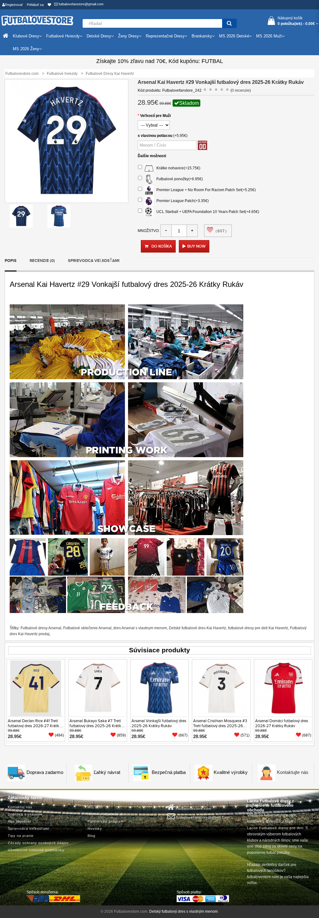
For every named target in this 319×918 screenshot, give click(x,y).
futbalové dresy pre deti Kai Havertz (258, 628)
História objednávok (105, 814)
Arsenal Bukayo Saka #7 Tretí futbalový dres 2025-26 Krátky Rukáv (96, 725)
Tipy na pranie (21, 836)
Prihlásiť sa (35, 5)
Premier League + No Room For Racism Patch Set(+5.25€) (205, 190)
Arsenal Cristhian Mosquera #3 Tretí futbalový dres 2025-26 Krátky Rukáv (220, 725)
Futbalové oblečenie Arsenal (87, 628)
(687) (306, 735)
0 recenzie (241, 90)
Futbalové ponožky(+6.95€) (178, 179)
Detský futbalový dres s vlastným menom (183, 911)
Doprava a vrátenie (25, 814)
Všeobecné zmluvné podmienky (36, 850)
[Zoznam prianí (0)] (49, 5)
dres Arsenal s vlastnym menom (140, 628)
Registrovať (14, 5)
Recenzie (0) (42, 260)
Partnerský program (106, 821)
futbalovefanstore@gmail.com (80, 4)
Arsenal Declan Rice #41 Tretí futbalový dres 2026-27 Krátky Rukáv (34, 725)
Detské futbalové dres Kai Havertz (197, 628)
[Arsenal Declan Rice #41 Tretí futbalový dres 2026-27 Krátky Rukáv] (36, 688)
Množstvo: (149, 231)
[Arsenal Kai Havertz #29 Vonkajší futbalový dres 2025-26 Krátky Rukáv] (21, 216)
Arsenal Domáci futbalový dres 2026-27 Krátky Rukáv (281, 723)
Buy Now (196, 246)
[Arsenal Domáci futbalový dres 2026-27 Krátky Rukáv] (283, 688)
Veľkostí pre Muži (155, 116)
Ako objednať (19, 821)
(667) (183, 735)
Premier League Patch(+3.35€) (181, 201)
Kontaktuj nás (20, 807)
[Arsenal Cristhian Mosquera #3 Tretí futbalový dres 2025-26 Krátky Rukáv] (221, 688)
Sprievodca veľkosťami (94, 260)
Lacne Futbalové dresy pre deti (275, 828)
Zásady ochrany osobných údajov (38, 843)
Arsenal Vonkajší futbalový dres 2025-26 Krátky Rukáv (158, 723)
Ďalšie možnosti (152, 156)
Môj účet (95, 807)
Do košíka (161, 246)
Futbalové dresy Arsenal (41, 628)
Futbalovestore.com (193, 808)
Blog (91, 836)
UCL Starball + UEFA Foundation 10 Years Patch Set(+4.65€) (206, 212)
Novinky (95, 828)
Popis (11, 260)
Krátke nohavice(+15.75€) (177, 168)
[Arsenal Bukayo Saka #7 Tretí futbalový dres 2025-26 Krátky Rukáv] (97, 688)
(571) (245, 735)
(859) (121, 735)
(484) (59, 735)
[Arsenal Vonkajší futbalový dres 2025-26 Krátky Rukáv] (159, 688)
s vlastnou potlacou (155, 135)
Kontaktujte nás (292, 772)
